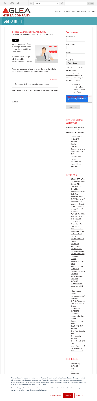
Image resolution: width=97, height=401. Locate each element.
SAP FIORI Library (77, 254)
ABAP (19, 90)
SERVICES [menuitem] (67, 12)
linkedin (5, 3)
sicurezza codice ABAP (49, 90)
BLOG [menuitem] (73, 12)
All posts (15, 102)
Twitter (18, 3)
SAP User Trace (77, 196)
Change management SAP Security (29, 32)
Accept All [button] (68, 395)
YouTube (11, 3)
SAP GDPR (75, 373)
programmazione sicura (31, 90)
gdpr (72, 371)
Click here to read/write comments (36, 84)
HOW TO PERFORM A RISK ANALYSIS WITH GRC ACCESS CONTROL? (77, 216)
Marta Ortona (25, 34)
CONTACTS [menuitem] (91, 12)
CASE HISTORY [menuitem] (81, 12)
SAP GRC (74, 366)
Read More (54, 79)
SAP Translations (77, 229)
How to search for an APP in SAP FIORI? (77, 233)
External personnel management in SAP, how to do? (78, 348)
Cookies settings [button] (56, 395)
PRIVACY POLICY (73, 80)
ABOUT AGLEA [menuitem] (58, 12)
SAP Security (75, 363)
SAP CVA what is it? (78, 199)
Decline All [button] (79, 395)
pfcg (72, 368)
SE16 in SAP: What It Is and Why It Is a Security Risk (78, 181)
